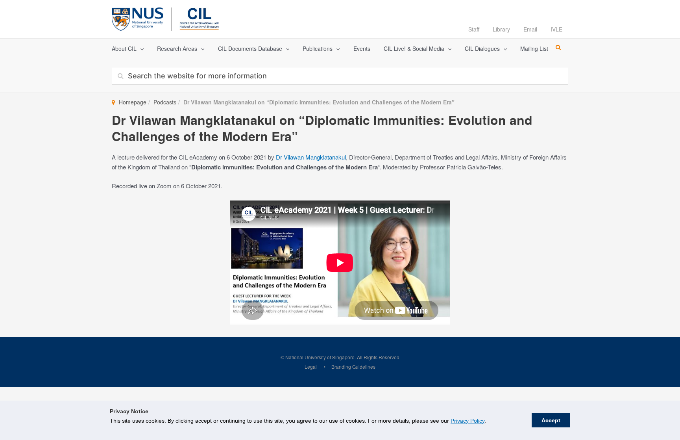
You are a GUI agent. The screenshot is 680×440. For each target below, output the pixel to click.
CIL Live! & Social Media (414, 48)
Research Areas (177, 48)
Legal (311, 366)
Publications (318, 48)
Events (361, 48)
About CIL (124, 48)
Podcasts (164, 102)
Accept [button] (550, 420)
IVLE (556, 29)
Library (501, 29)
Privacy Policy (467, 421)
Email (530, 29)
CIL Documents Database (250, 48)
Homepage (132, 102)
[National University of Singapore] (137, 18)
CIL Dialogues (482, 48)
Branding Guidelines (353, 366)
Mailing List (534, 48)
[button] (140, 49)
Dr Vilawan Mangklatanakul (311, 157)
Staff (473, 29)
